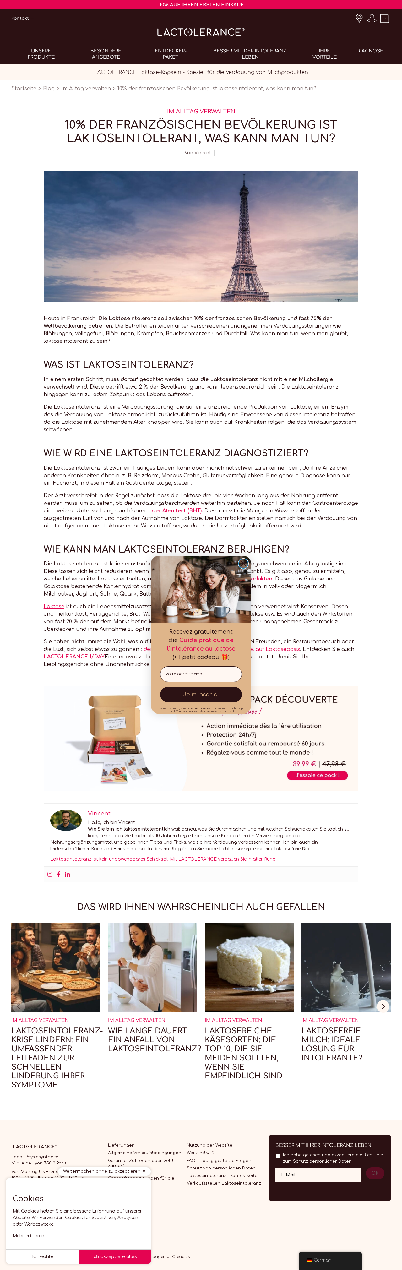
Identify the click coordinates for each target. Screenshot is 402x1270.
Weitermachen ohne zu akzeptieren (101, 1171)
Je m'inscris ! (201, 694)
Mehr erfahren (28, 1236)
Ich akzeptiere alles (114, 1256)
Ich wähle (42, 1256)
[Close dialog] (243, 563)
